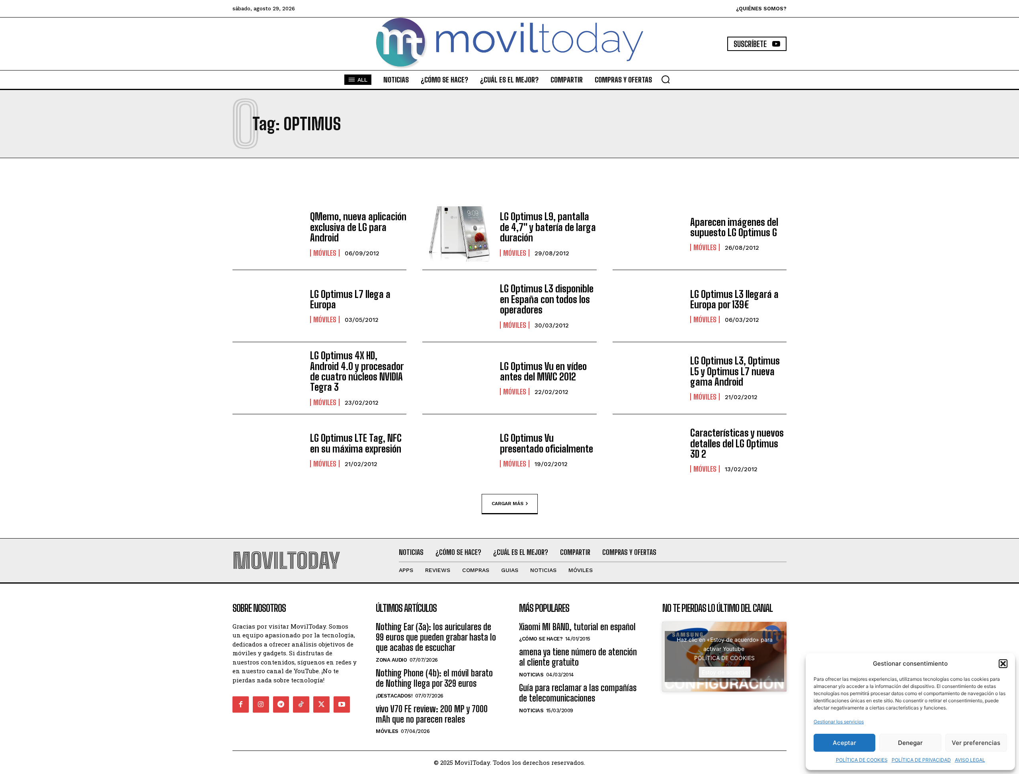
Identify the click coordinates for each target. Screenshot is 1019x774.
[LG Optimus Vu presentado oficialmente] (457, 450)
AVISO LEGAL (970, 760)
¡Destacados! (394, 696)
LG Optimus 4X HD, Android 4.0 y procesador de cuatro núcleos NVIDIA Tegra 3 (357, 371)
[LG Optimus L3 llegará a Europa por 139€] (647, 306)
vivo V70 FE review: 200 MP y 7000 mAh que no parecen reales (432, 714)
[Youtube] (342, 704)
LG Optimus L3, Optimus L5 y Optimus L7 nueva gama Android (735, 371)
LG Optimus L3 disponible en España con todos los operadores (546, 299)
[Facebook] (240, 704)
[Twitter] (321, 704)
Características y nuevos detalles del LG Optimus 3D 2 (737, 443)
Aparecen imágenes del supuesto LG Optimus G (734, 227)
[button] (1003, 664)
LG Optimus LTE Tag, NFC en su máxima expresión (356, 443)
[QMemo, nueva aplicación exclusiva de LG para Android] (267, 234)
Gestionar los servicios (839, 722)
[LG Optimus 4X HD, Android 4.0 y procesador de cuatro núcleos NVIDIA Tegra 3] (267, 378)
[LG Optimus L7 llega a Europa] (267, 306)
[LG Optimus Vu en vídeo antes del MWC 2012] (457, 378)
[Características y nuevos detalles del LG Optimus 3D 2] (647, 450)
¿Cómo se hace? (540, 639)
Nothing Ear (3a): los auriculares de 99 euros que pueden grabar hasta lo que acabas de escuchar (436, 637)
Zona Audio (391, 660)
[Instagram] (261, 704)
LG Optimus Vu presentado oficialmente (546, 443)
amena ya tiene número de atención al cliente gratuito (578, 657)
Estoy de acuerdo (725, 672)
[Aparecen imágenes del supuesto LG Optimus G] (647, 234)
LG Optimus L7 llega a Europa (350, 299)
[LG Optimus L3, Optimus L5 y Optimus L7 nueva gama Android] (647, 378)
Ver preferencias (976, 743)
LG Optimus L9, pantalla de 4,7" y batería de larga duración (548, 227)
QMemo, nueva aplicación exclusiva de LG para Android (358, 227)
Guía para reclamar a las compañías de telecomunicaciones (577, 692)
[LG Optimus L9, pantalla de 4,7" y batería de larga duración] (457, 234)
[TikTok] (301, 704)
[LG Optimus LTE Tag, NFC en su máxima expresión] (267, 450)
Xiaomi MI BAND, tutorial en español (577, 626)
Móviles (324, 253)
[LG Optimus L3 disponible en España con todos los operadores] (457, 306)
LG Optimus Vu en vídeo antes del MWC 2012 (543, 371)
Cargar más (507, 503)
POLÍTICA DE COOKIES (862, 760)
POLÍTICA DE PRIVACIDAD (921, 760)
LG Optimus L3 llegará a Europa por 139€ (734, 299)
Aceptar (844, 743)
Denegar (910, 743)
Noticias (531, 675)
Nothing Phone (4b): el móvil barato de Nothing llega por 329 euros (434, 678)
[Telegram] (281, 704)
